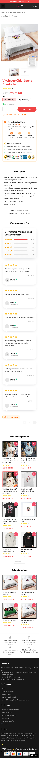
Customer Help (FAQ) (8, 721)
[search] (33, 6)
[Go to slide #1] (14, 72)
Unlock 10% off (4, 749)
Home (3, 13)
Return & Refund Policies (9, 715)
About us (4, 688)
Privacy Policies (6, 694)
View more (19, 562)
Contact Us (5, 718)
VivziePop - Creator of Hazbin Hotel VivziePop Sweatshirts (9, 491)
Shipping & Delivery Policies (10, 709)
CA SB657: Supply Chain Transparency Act (15, 700)
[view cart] (36, 6)
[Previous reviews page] (24, 422)
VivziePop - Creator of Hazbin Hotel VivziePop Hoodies (28, 461)
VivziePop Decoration (15, 13)
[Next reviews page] (35, 422)
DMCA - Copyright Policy (9, 697)
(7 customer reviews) (18, 89)
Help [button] (35, 755)
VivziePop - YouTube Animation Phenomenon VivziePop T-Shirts (10, 461)
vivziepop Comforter (9, 620)
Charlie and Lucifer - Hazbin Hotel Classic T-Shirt (28, 491)
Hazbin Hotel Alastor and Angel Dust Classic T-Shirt (9, 521)
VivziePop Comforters (9, 16)
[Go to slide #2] (25, 72)
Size (3, 96)
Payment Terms (6, 712)
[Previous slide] (4, 43)
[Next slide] (35, 43)
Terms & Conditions (7, 691)
